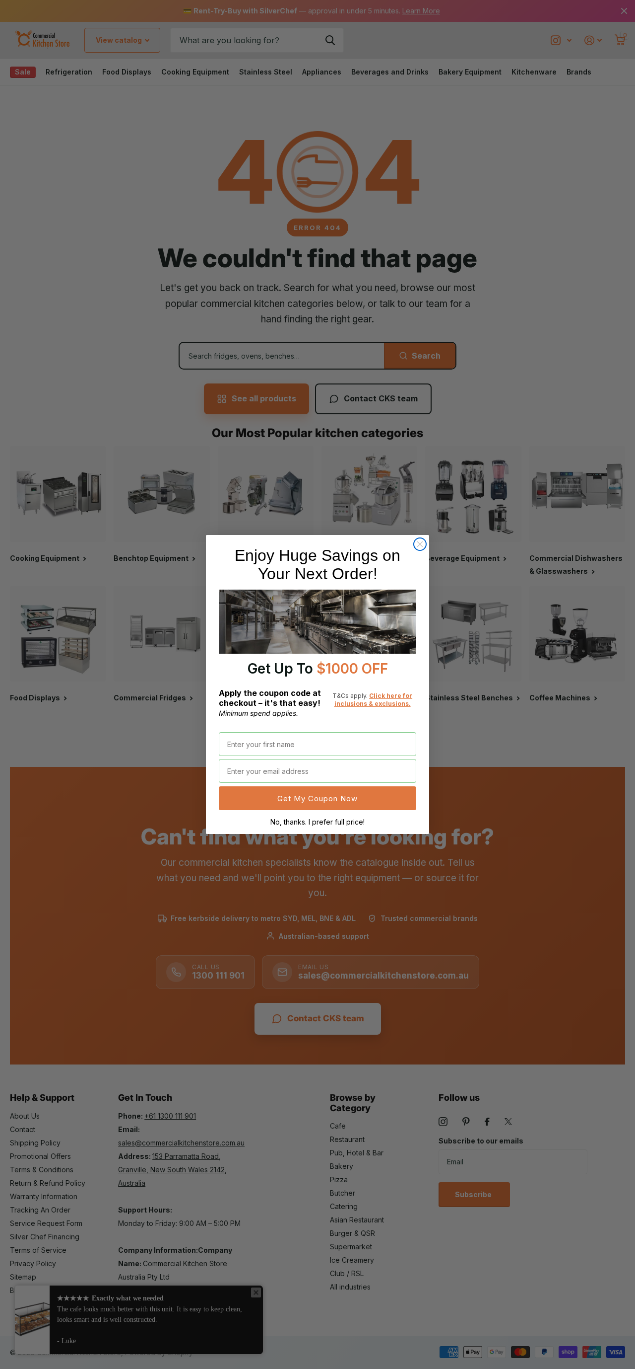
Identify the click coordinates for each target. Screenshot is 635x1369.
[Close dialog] (420, 544)
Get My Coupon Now (317, 798)
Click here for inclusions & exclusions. (373, 699)
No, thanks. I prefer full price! (317, 822)
